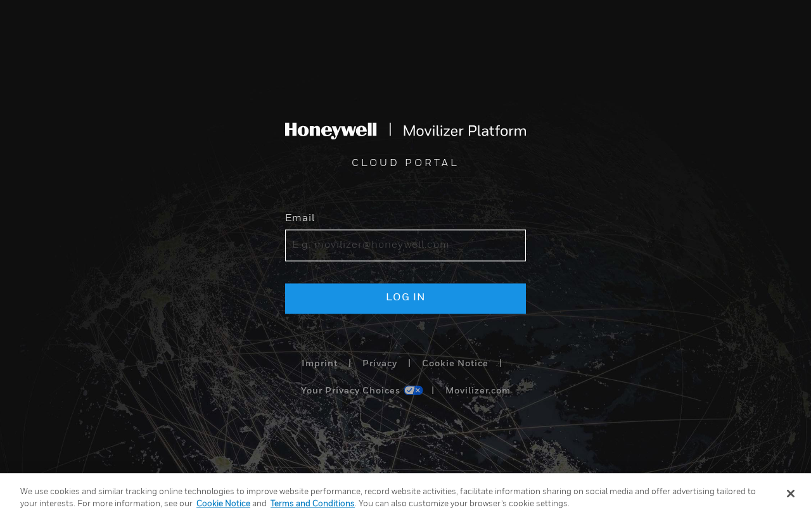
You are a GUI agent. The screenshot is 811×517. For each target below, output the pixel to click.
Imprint (320, 363)
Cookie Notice (455, 363)
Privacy (379, 363)
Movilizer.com (478, 391)
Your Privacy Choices (350, 391)
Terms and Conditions (313, 504)
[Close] (791, 493)
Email (300, 219)
